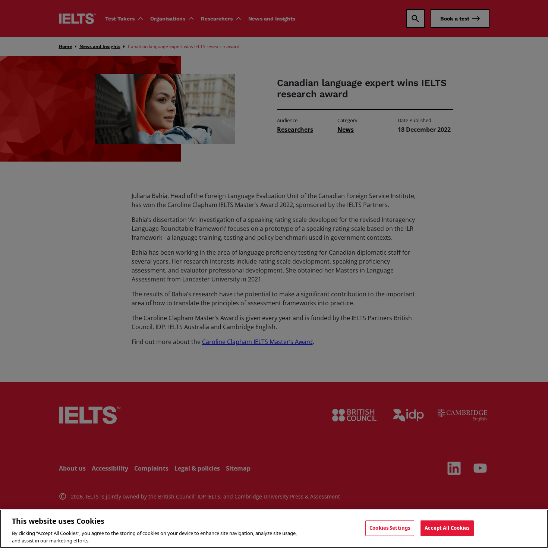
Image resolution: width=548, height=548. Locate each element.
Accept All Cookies (447, 528)
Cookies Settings (389, 528)
